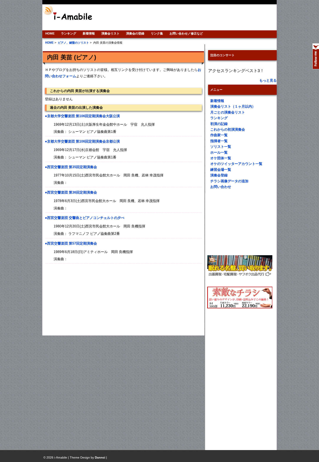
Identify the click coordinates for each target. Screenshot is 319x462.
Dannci (100, 457)
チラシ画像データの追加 (229, 181)
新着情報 (89, 33)
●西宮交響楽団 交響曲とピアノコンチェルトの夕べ (84, 218)
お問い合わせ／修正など (186, 33)
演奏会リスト (110, 33)
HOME (49, 33)
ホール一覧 (219, 152)
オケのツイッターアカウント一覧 (236, 164)
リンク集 (157, 33)
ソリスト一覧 (220, 146)
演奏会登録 (219, 175)
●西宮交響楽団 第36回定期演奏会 (71, 192)
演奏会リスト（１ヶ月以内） (232, 106)
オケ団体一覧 (220, 158)
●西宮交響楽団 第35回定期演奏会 (71, 167)
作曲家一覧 (219, 135)
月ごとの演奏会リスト (227, 112)
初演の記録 (219, 124)
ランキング (68, 33)
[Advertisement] (189, 17)
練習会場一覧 (220, 169)
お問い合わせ (220, 187)
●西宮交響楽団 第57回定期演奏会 (71, 243)
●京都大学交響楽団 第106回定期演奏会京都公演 (82, 141)
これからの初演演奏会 (227, 129)
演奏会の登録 (135, 33)
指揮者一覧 (219, 141)
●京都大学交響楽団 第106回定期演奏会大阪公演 (82, 116)
